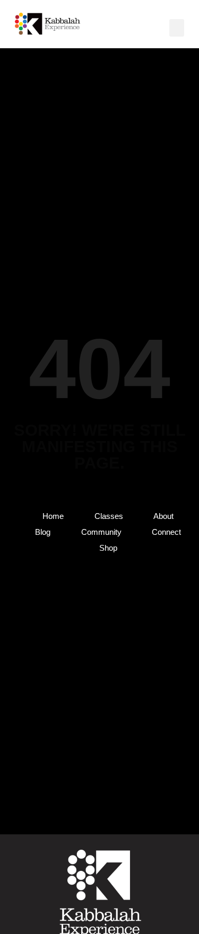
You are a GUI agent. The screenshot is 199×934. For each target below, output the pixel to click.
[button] (176, 28)
